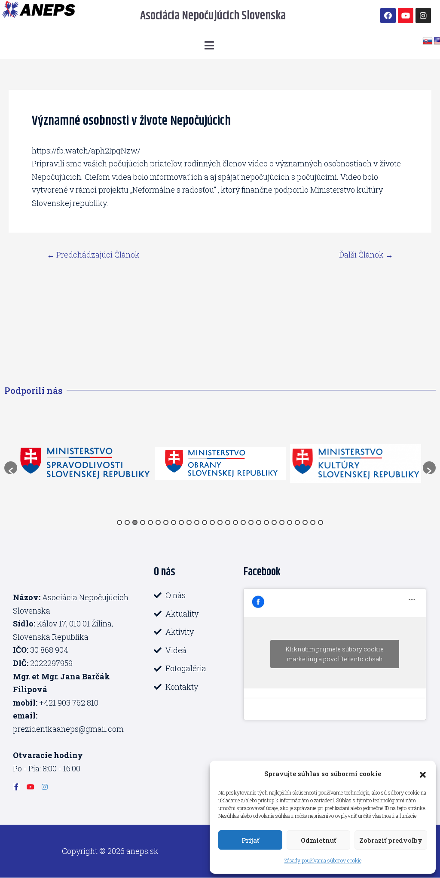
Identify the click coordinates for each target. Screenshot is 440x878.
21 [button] (274, 522)
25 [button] (305, 522)
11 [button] (196, 522)
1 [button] (119, 522)
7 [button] (165, 522)
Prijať (250, 840)
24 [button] (297, 522)
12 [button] (204, 522)
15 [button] (227, 522)
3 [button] (135, 522)
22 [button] (281, 522)
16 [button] (235, 522)
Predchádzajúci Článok (93, 254)
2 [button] (127, 522)
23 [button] (289, 522)
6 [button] (158, 522)
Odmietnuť (318, 840)
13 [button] (212, 522)
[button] (423, 773)
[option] (84, 463)
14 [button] (220, 522)
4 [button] (142, 522)
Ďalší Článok (366, 254)
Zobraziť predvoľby (390, 840)
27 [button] (320, 522)
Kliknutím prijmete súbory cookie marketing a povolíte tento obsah (334, 654)
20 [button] (266, 522)
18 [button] (251, 522)
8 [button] (173, 522)
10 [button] (189, 522)
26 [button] (312, 522)
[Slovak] (427, 41)
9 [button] (181, 522)
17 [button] (243, 522)
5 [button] (150, 522)
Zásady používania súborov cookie (322, 860)
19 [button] (258, 522)
